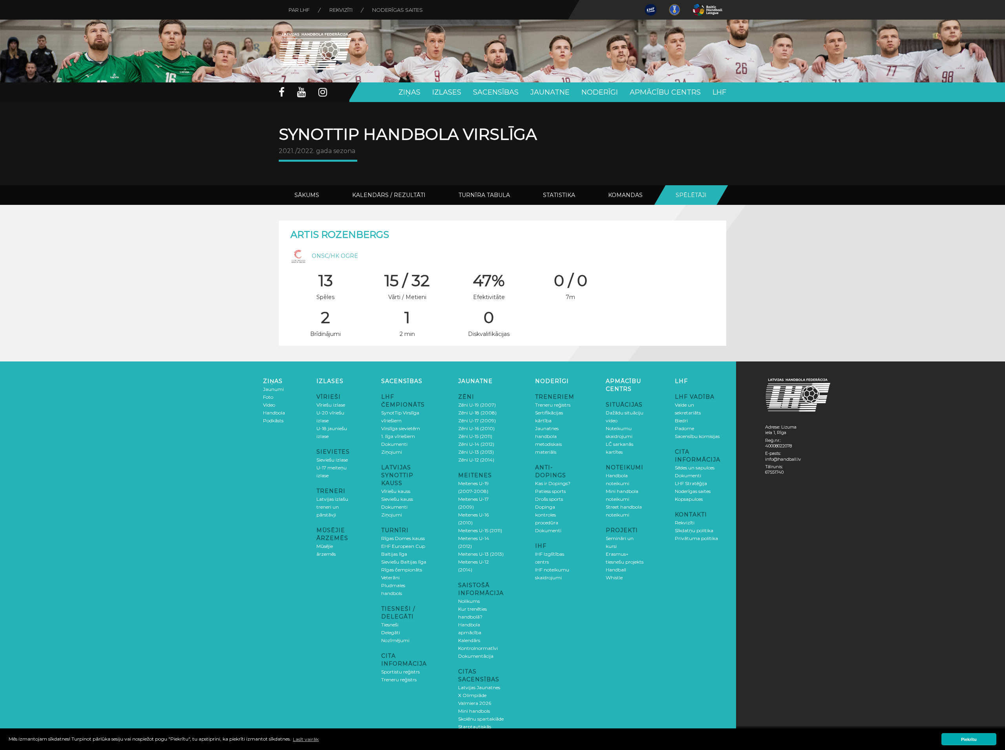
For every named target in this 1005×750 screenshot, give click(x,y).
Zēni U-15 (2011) (475, 436)
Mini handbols (474, 711)
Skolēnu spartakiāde (481, 719)
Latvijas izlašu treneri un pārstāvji (332, 507)
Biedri (681, 420)
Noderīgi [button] (599, 92)
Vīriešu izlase (330, 405)
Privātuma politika (696, 538)
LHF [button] (719, 92)
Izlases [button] (446, 92)
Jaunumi (273, 389)
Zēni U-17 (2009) (477, 420)
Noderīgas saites (397, 10)
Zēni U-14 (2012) (476, 444)
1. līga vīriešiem (398, 436)
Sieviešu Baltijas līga (403, 562)
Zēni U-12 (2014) (476, 460)
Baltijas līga (394, 554)
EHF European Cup (403, 546)
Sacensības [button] (496, 92)
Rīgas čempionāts (401, 570)
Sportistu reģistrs (400, 672)
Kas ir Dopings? (552, 483)
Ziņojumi (391, 452)
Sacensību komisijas (697, 436)
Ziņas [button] (409, 92)
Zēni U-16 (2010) (476, 428)
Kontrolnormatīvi (478, 648)
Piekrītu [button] (969, 739)
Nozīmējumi (395, 640)
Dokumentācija (475, 656)
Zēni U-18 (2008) (477, 413)
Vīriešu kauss (395, 491)
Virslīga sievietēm (400, 428)
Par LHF (299, 10)
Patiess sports (550, 491)
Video (269, 405)
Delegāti (390, 632)
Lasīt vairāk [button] (306, 739)
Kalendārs (469, 640)
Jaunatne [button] (550, 92)
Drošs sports (549, 499)
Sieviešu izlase (332, 460)
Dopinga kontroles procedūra (546, 515)
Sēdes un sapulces (694, 468)
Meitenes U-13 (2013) (481, 554)
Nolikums (469, 601)
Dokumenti (394, 444)
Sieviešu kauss (397, 499)
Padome (684, 428)
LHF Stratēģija (691, 483)
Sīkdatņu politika (694, 530)
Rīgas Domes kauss (403, 538)
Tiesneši (389, 625)
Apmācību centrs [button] (665, 92)
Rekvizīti (341, 10)
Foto (268, 397)
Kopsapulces (689, 499)
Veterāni (390, 577)
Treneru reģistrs (399, 679)
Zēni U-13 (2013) (476, 452)
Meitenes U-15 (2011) (480, 530)
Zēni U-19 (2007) (477, 405)
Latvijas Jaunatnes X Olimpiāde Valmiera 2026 (479, 695)
